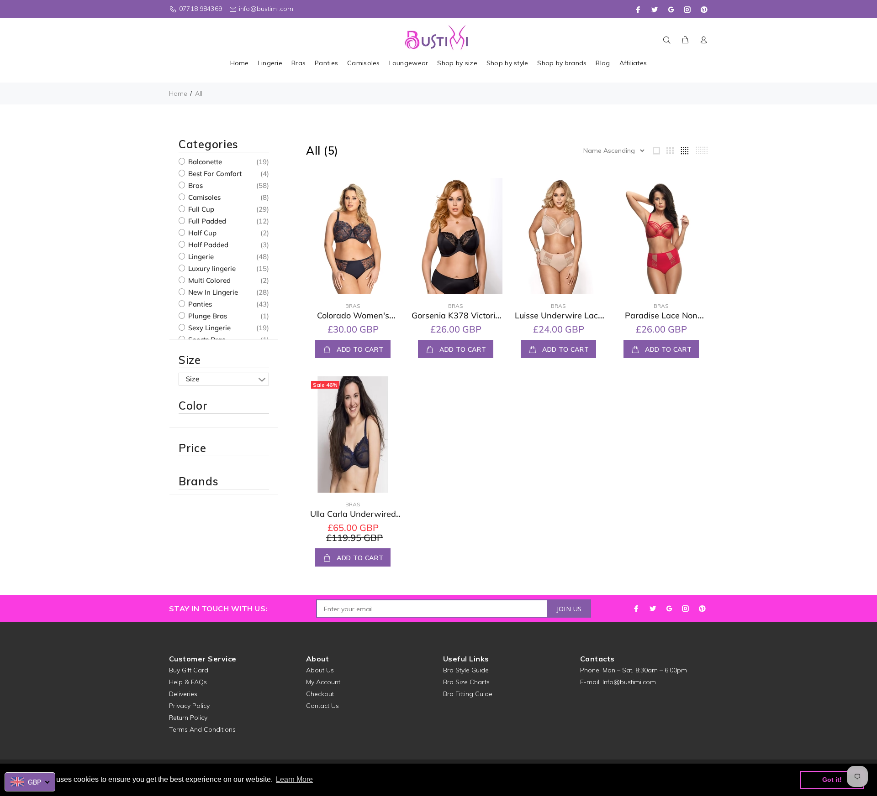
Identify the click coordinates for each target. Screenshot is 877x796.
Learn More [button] (294, 779)
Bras (194, 185)
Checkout (320, 694)
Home (178, 93)
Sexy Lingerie (208, 327)
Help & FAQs (188, 682)
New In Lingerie (212, 292)
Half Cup (201, 233)
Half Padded (207, 244)
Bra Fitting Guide (467, 694)
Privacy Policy (189, 706)
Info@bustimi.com (629, 682)
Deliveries (183, 694)
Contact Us (322, 706)
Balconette (204, 161)
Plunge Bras (206, 316)
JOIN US (569, 608)
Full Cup (200, 209)
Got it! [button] (832, 779)
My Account (323, 682)
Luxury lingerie (211, 268)
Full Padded (206, 221)
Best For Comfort (214, 173)
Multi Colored (208, 280)
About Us (320, 670)
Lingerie (200, 256)
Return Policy (188, 717)
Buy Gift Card (188, 670)
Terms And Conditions (202, 729)
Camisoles (203, 197)
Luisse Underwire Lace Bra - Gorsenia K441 (558, 320)
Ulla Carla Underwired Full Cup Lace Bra (353, 519)
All (198, 93)
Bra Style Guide (466, 670)
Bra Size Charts (466, 682)
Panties (199, 304)
